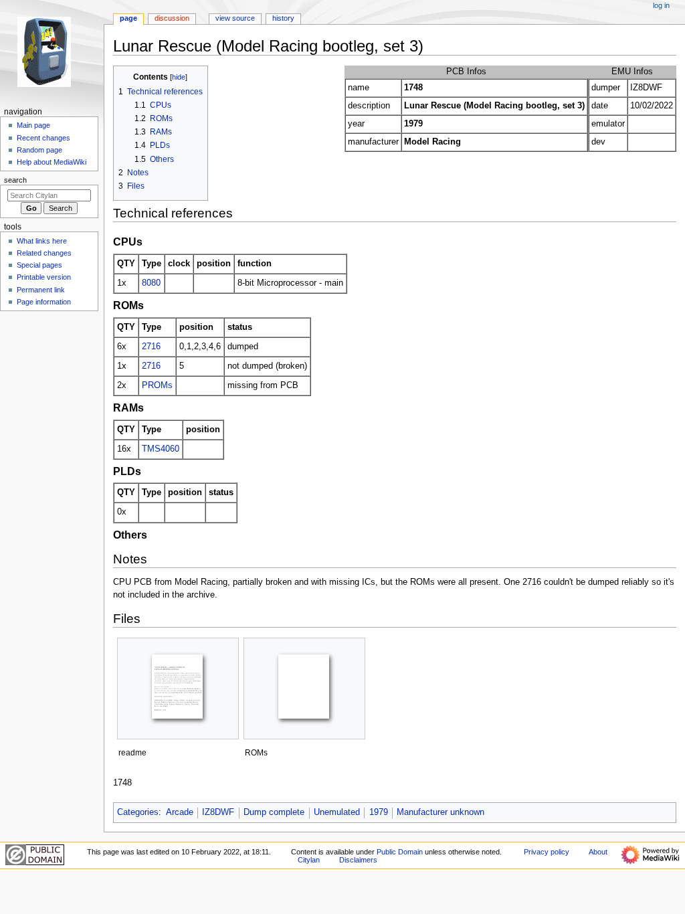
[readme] (178, 688)
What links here (42, 241)
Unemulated (337, 812)
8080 (151, 283)
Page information (44, 302)
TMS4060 (160, 449)
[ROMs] (304, 688)
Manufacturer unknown (440, 812)
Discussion (172, 18)
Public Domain (400, 852)
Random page (39, 150)
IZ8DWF (218, 812)
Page (128, 18)
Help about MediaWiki (51, 162)
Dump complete (273, 812)
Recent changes (43, 138)
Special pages (39, 265)
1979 (378, 812)
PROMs (157, 385)
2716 (151, 346)
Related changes (44, 253)
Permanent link (41, 290)
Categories (138, 812)
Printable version (44, 277)
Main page (33, 125)
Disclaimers (358, 860)
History (283, 18)
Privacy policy (546, 852)
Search (15, 180)
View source (235, 18)
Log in (661, 5)
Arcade (179, 812)
